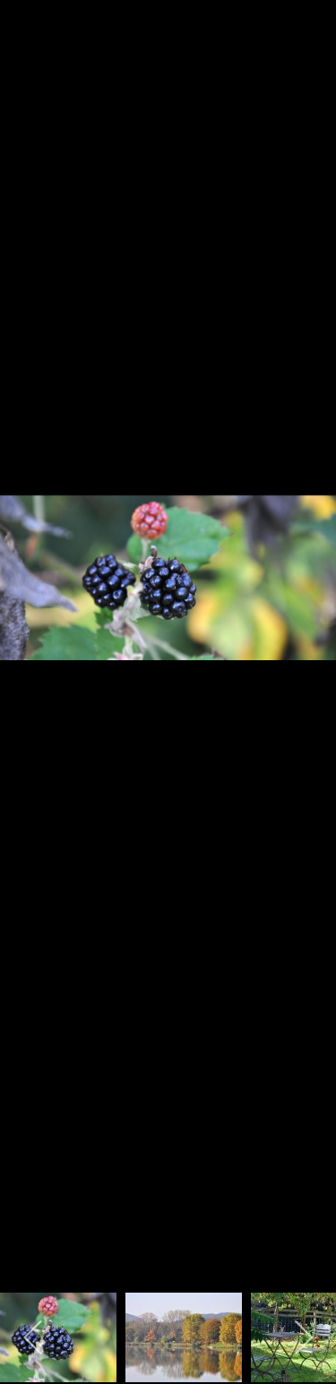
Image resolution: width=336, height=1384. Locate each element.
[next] (304, 665)
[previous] (31, 665)
